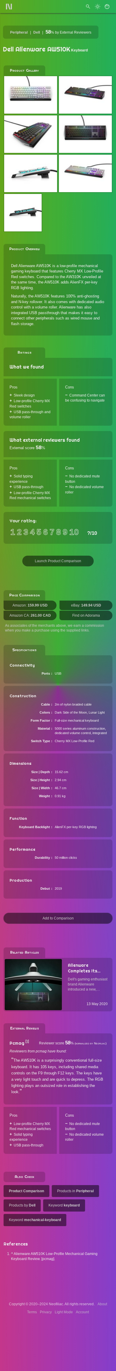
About (102, 1304)
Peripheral (19, 32)
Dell (36, 32)
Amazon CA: (30, 615)
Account (82, 1312)
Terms (32, 1312)
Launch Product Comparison (58, 561)
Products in (75, 1191)
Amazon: (30, 605)
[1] (27, 1041)
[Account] (107, 7)
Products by (22, 1205)
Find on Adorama (86, 615)
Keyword (64, 1205)
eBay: (86, 605)
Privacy (46, 1312)
